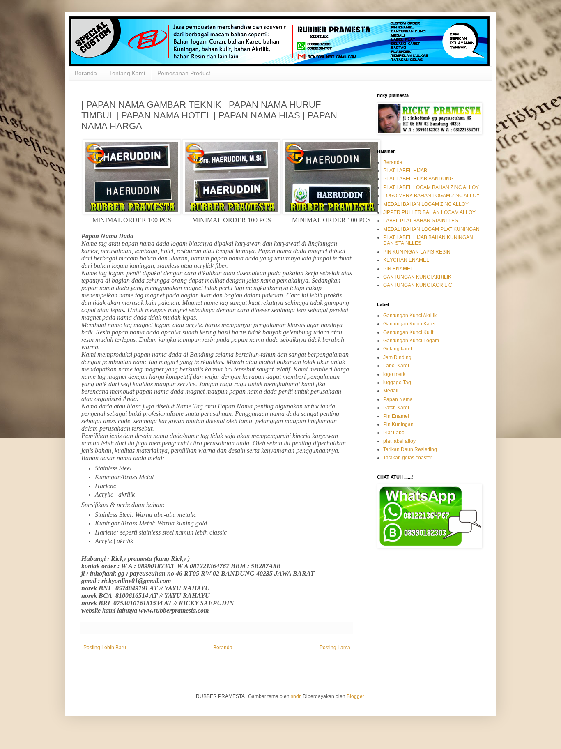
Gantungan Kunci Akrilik (410, 315)
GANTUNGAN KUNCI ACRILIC (417, 285)
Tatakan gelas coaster (407, 458)
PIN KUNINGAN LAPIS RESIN (417, 252)
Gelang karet (397, 349)
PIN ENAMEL (398, 269)
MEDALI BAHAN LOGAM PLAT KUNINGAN (431, 229)
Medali (390, 391)
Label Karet (396, 366)
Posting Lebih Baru (104, 647)
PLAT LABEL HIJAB (405, 170)
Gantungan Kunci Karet (409, 324)
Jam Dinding (397, 357)
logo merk (394, 374)
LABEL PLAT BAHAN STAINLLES (420, 221)
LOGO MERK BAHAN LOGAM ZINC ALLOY (431, 195)
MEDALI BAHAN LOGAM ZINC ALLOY (426, 204)
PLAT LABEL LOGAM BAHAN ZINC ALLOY (431, 187)
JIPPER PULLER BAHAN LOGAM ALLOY (429, 212)
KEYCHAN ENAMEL (406, 260)
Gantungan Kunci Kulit (408, 332)
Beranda (86, 73)
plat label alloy (399, 441)
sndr (295, 696)
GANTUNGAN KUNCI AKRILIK (417, 277)
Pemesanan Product (183, 73)
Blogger (355, 696)
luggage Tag (397, 382)
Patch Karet (396, 407)
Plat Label (394, 433)
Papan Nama (398, 399)
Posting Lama (335, 647)
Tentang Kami (127, 73)
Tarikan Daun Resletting (410, 449)
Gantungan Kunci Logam (411, 340)
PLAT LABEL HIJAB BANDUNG (418, 179)
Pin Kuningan (398, 424)
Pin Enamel (396, 416)
